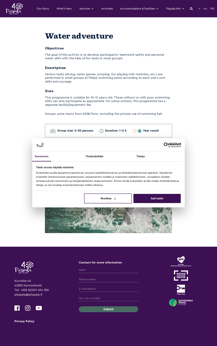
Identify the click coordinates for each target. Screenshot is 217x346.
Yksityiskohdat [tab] (94, 156)
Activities (107, 8)
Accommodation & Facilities (137, 8)
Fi (199, 9)
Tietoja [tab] (140, 156)
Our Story (43, 8)
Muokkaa (106, 198)
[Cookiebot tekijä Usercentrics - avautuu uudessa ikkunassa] (166, 145)
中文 (212, 9)
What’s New (64, 8)
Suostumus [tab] (41, 156)
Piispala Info (173, 8)
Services (84, 8)
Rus (205, 9)
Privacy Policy (24, 321)
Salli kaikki (157, 198)
